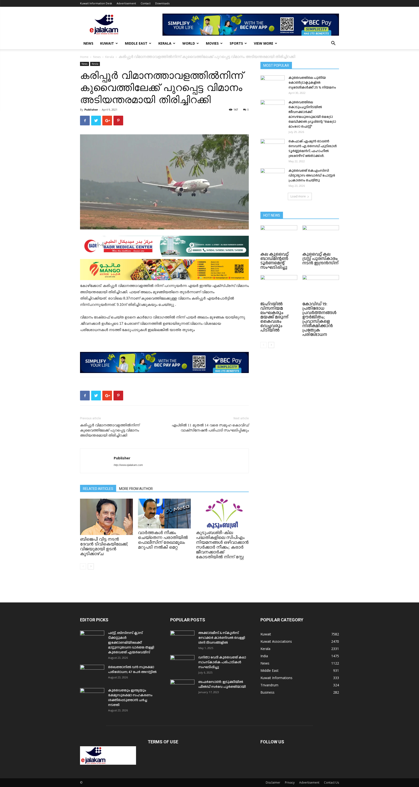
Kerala (164, 43)
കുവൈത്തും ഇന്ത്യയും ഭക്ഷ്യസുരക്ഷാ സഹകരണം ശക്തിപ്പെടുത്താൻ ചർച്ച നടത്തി (130, 697)
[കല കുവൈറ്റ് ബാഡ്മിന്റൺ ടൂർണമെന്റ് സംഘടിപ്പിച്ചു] (278, 238)
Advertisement (126, 3)
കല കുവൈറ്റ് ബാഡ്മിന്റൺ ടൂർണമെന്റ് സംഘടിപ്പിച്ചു (274, 260)
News (88, 43)
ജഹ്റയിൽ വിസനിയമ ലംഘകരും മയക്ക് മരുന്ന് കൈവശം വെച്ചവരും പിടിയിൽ (274, 317)
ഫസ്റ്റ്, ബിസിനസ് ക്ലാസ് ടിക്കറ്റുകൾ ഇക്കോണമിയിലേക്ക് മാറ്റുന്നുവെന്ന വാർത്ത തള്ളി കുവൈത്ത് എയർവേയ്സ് (131, 643)
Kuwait (107, 43)
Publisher (91, 109)
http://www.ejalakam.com (128, 464)
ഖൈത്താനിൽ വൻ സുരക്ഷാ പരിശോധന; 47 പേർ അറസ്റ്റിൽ (132, 669)
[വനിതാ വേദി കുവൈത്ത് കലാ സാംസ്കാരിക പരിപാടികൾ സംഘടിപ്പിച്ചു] (182, 663)
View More (263, 43)
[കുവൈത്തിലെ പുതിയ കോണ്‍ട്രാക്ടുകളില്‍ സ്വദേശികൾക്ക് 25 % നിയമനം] (272, 83)
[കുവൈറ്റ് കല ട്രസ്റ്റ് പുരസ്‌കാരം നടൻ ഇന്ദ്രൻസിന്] (320, 238)
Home (84, 57)
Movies (212, 43)
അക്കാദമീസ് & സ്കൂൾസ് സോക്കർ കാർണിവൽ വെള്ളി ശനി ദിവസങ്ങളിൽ (221, 638)
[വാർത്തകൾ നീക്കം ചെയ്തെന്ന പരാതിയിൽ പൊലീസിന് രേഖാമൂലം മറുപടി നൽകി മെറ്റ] (164, 513)
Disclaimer (273, 782)
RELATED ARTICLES (98, 489)
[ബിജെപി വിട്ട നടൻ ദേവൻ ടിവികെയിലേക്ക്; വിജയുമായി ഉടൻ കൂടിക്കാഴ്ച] (106, 517)
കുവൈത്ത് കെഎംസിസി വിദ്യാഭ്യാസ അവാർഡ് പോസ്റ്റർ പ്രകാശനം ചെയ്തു (312, 175)
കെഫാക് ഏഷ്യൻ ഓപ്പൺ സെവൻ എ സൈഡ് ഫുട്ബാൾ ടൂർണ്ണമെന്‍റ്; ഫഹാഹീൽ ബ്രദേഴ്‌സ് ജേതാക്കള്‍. (313, 148)
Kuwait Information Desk (96, 3)
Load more (298, 196)
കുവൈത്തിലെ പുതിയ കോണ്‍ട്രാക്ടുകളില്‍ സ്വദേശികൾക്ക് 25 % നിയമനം (312, 82)
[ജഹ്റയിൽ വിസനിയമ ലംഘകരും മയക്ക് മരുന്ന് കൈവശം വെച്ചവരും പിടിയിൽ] (278, 287)
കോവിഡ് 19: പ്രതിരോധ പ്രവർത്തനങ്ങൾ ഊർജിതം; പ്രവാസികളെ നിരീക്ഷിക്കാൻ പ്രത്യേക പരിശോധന (319, 319)
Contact (146, 3)
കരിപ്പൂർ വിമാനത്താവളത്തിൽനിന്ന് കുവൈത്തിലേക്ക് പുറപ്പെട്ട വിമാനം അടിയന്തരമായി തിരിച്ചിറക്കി (109, 430)
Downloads (162, 3)
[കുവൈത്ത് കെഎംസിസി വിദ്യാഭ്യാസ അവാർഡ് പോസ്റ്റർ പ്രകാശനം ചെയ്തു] (272, 176)
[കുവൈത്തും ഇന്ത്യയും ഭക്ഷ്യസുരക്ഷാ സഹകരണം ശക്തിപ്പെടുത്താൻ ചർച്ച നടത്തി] (92, 696)
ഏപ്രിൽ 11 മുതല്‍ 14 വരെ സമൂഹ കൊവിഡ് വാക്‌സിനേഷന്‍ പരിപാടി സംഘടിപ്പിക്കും (210, 427)
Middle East (136, 43)
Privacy (290, 782)
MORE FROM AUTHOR (136, 489)
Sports (236, 43)
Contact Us (331, 782)
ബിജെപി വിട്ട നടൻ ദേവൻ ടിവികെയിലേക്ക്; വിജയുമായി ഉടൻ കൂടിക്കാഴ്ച (104, 546)
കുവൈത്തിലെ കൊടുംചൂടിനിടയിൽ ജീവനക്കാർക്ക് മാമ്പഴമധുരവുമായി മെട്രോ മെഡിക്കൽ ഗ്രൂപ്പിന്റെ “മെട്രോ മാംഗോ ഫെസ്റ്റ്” (312, 114)
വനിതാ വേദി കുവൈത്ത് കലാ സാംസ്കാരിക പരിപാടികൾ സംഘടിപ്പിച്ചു (222, 662)
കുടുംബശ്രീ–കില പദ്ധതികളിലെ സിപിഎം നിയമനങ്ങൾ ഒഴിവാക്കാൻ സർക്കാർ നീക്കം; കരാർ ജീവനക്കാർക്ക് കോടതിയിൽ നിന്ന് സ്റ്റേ (222, 544)
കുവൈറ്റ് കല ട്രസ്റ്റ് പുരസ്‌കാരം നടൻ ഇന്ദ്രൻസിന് (320, 258)
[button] (333, 43)
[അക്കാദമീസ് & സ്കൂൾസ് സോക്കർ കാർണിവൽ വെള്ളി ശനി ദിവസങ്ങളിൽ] (182, 639)
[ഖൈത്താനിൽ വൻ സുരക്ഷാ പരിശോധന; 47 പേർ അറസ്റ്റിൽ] (92, 673)
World (188, 43)
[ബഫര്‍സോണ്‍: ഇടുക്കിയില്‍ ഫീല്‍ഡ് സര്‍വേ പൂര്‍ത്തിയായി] (182, 688)
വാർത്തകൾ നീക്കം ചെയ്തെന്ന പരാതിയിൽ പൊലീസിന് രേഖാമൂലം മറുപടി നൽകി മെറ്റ (163, 540)
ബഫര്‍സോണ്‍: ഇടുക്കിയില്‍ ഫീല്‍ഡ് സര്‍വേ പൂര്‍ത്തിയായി (222, 684)
